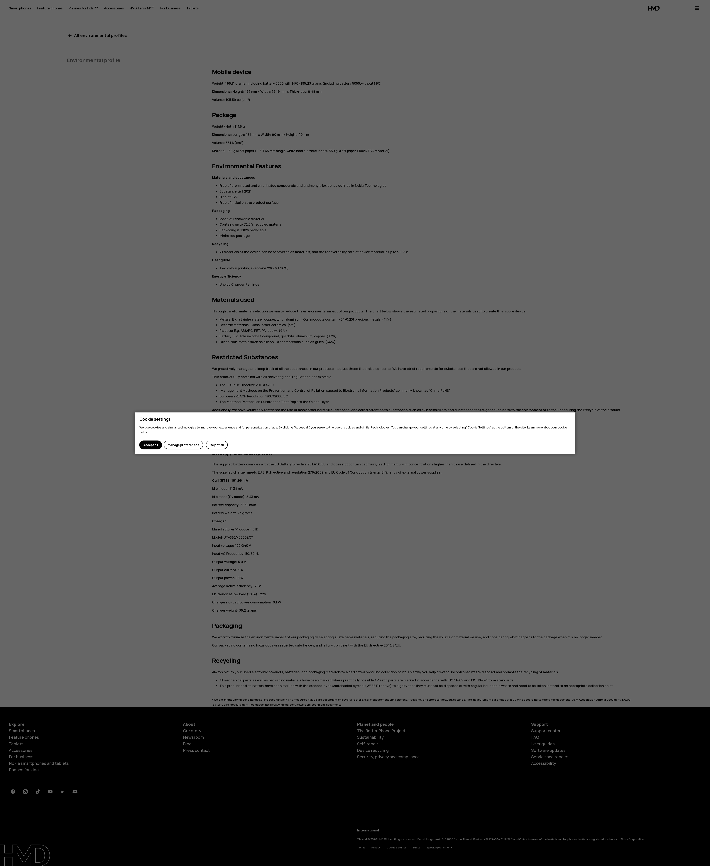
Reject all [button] (217, 445)
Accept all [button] (150, 445)
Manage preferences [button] (183, 445)
